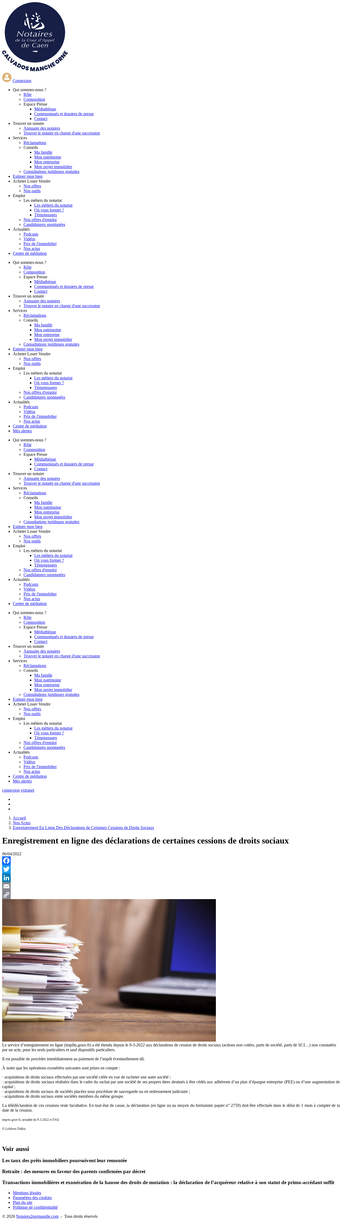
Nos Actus (21, 823)
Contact (40, 118)
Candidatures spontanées (44, 224)
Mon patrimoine (47, 157)
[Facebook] (171, 860)
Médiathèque (45, 109)
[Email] (171, 886)
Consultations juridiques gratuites (51, 171)
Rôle (28, 94)
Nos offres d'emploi (40, 219)
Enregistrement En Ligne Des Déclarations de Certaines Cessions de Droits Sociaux (83, 827)
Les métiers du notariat (53, 205)
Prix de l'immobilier (40, 243)
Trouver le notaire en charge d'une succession (62, 133)
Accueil (19, 818)
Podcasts (31, 234)
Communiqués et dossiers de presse (64, 113)
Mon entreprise (47, 162)
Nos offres (32, 186)
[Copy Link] (171, 895)
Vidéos (29, 239)
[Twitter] (171, 869)
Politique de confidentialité (35, 1207)
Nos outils (32, 190)
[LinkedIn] (171, 877)
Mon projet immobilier (53, 166)
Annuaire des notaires (42, 128)
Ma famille (43, 152)
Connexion (22, 80)
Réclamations (35, 142)
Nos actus (32, 248)
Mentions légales (27, 1193)
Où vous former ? (49, 210)
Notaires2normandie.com (37, 1216)
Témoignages (45, 215)
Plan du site (22, 1202)
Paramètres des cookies (32, 1197)
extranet (27, 790)
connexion (11, 790)
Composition (34, 99)
